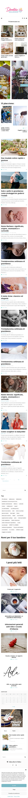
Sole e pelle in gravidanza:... (13, 746)
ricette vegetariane (6, 520)
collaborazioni (9, 506)
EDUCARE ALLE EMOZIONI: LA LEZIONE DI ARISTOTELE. (14, 617)
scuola (18, 522)
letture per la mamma (6, 515)
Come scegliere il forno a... (20, 56)
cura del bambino (5, 508)
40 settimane (3, 333)
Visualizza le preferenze (14, 793)
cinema (3, 506)
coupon (15, 506)
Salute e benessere (15, 520)
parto (15, 518)
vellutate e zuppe (19, 529)
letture (18, 513)
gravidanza (3, 197)
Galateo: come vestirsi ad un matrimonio (14, 79)
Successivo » (6, 481)
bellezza (15, 503)
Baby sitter (3, 433)
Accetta (14, 785)
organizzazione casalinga (7, 518)
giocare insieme (5, 513)
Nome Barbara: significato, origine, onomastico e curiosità (12, 228)
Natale (14, 515)
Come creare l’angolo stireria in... (7, 39)
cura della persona (14, 508)
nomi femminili (20, 515)
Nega (14, 789)
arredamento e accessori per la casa (9, 501)
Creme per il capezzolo (14, 589)
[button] (26, 769)
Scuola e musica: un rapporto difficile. (14, 656)
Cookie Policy (10, 796)
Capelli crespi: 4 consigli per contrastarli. (14, 131)
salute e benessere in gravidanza (9, 522)
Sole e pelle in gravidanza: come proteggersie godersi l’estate (12, 193)
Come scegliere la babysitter (13, 432)
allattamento (18, 499)
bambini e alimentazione (7, 503)
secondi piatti (4, 525)
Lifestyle (14, 74)
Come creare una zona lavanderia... (20, 39)
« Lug (13, 706)
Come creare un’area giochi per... (7, 56)
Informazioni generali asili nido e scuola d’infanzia (14, 626)
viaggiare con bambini (6, 532)
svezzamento (4, 529)
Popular (13, 730)
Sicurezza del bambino (18, 527)
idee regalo (12, 513)
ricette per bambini (22, 518)
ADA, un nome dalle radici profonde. (14, 685)
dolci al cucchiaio (19, 510)
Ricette (2, 162)
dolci (13, 510)
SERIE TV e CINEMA (13, 525)
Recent (5, 730)
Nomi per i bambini (5, 232)
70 (18, 479)
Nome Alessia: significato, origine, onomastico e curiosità (12, 397)
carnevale (21, 503)
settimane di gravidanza (7, 527)
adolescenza (11, 499)
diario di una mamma (6, 510)
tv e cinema (11, 529)
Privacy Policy (17, 796)
